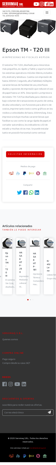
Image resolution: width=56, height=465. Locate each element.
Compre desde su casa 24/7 (16, 363)
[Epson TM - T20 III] (9, 26)
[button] (28, 36)
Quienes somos (10, 339)
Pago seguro (8, 359)
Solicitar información (25, 154)
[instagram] (10, 385)
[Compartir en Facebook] (25, 193)
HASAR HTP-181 (34, 261)
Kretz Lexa (48, 266)
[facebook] (4, 385)
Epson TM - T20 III (7, 264)
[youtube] (17, 385)
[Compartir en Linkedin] (37, 193)
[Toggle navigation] (47, 12)
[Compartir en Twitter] (19, 193)
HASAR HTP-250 (20, 262)
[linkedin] (24, 385)
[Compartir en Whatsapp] (31, 193)
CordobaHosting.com (38, 448)
